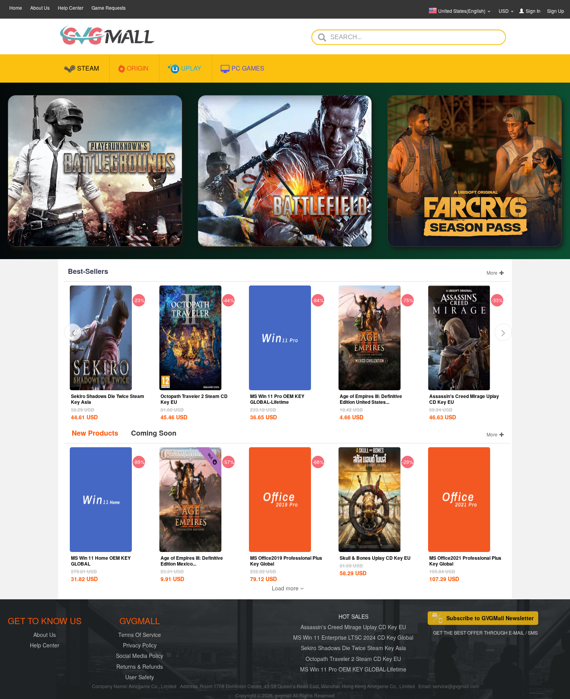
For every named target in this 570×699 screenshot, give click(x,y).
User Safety (139, 677)
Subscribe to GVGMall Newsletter (490, 618)
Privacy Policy (140, 645)
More (493, 272)
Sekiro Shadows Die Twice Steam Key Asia (107, 399)
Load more (286, 588)
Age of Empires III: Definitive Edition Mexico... (192, 560)
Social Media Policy (139, 655)
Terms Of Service (139, 634)
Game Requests (109, 7)
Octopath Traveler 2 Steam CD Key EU (194, 399)
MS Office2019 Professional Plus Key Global (286, 560)
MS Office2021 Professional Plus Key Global (465, 560)
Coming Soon (153, 433)
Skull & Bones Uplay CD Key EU (375, 557)
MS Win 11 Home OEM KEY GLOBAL (101, 560)
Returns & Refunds (139, 666)
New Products (95, 433)
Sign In (533, 10)
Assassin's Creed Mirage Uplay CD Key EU (464, 399)
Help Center (70, 7)
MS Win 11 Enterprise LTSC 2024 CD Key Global (353, 637)
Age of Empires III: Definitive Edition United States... (371, 399)
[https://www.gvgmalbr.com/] (107, 35)
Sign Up (555, 10)
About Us (40, 7)
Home (15, 7)
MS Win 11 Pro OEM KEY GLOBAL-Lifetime (277, 399)
